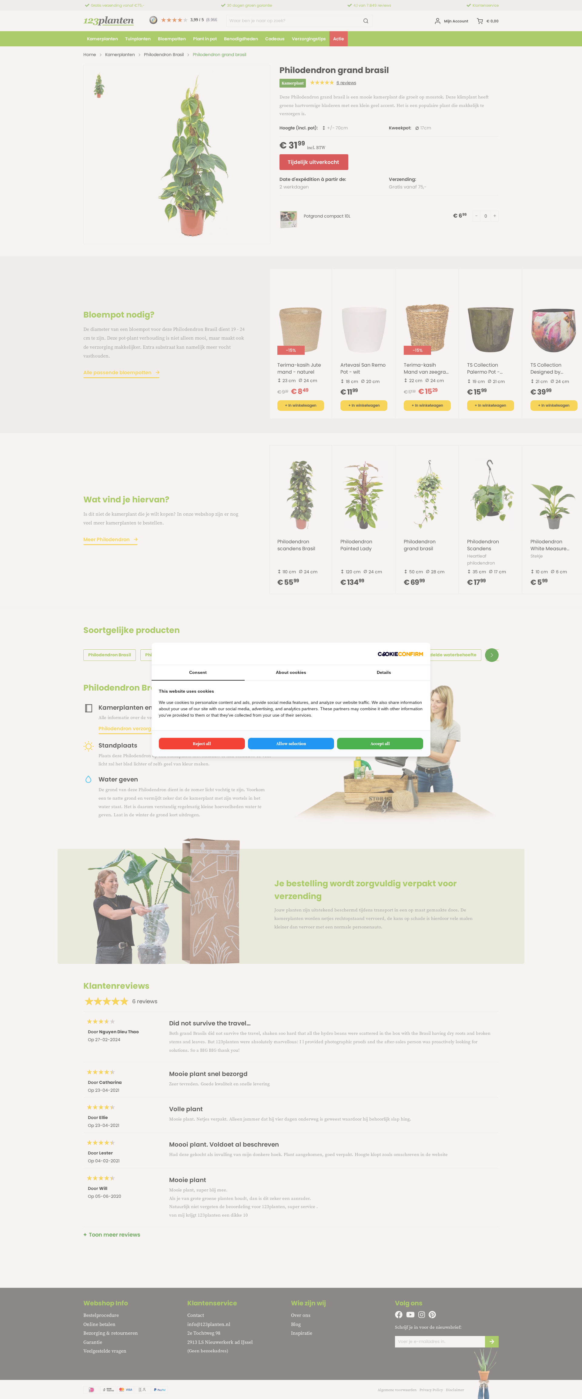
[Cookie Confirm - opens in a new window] (400, 654)
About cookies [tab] (291, 672)
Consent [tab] (198, 672)
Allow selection (291, 744)
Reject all (202, 744)
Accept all (380, 744)
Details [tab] (384, 672)
